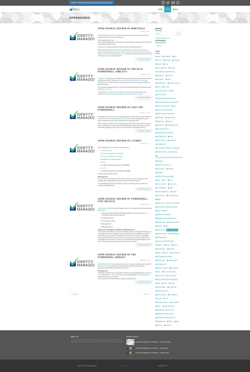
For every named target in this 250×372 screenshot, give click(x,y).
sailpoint (175, 253)
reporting (161, 249)
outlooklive (162, 233)
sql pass (160, 275)
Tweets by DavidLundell (162, 38)
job (171, 188)
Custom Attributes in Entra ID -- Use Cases (151, 348)
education (171, 117)
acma (103, 162)
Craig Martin (126, 264)
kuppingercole (163, 191)
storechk (173, 287)
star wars (161, 287)
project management (165, 241)
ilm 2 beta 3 (161, 184)
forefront (161, 144)
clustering (161, 94)
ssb (158, 283)
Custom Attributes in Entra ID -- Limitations (152, 353)
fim (170, 136)
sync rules (161, 294)
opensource (173, 230)
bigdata (160, 79)
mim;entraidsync (163, 214)
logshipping (173, 195)
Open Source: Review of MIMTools (121, 28)
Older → (147, 294)
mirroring (161, 222)
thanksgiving (162, 302)
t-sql (159, 298)
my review (107, 89)
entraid (160, 125)
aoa (166, 64)
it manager (161, 188)
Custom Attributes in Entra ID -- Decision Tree (153, 342)
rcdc (175, 245)
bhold (169, 75)
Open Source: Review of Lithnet (120, 140)
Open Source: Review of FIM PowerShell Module (117, 255)
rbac (168, 245)
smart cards (162, 268)
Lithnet (111, 147)
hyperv (160, 172)
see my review (140, 52)
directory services (164, 110)
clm (159, 87)
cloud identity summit (166, 91)
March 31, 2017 (145, 31)
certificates (174, 83)
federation (161, 136)
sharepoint (173, 260)
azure (172, 68)
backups (160, 75)
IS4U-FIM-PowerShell (120, 50)
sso (165, 283)
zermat (168, 325)
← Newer (74, 294)
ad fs (159, 60)
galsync (174, 152)
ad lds (167, 60)
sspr (172, 283)
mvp (167, 226)
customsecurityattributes (167, 102)
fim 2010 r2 (161, 140)
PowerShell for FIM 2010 (105, 208)
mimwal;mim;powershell (166, 218)
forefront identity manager (168, 148)
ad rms (176, 60)
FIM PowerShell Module (109, 54)
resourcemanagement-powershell (112, 153)
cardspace (161, 83)
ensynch (160, 121)
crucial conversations (166, 98)
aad (158, 56)
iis (165, 180)
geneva (160, 161)
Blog (168, 9)
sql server (172, 275)
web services (169, 306)
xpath (159, 325)
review (134, 50)
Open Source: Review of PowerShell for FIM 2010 (123, 200)
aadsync (167, 56)
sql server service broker (167, 279)
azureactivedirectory (166, 71)
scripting (161, 260)
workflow (161, 321)
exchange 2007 (172, 125)
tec (166, 298)
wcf (159, 306)
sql (158, 272)
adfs (159, 64)
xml (177, 321)
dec (174, 106)
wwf (170, 321)
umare (104, 168)
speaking (174, 268)
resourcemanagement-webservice (112, 156)
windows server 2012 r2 (166, 317)
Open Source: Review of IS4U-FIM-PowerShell (121, 108)
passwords (174, 233)
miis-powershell (107, 150)
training (175, 302)
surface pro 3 (162, 291)
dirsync (160, 117)
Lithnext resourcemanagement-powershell (119, 94)
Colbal (166, 365)
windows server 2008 (165, 314)
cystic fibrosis (163, 106)
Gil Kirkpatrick (102, 78)
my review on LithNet (114, 275)
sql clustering (170, 272)
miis (159, 210)
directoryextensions (165, 113)
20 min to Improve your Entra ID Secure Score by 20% (91, 3)
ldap (174, 191)
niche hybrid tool (114, 35)
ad (175, 56)
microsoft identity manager (168, 203)
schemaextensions (164, 256)
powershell (162, 237)
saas (166, 253)
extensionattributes (165, 132)
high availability (164, 165)
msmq (159, 226)
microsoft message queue (167, 207)
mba (159, 199)
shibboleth (161, 264)
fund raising (162, 152)
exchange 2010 (162, 129)
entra (170, 121)
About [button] (175, 9)
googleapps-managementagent (112, 159)
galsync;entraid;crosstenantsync (169, 157)
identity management (165, 176)
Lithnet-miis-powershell (128, 52)
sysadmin (173, 294)
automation (162, 68)
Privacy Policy (125, 365)
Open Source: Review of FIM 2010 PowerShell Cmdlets (120, 70)
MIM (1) (159, 46)
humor (170, 169)
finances (172, 140)
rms (159, 253)
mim (165, 210)
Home (160, 9)
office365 (161, 230)
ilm (170, 180)
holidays (160, 169)
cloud (166, 87)
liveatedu (161, 195)
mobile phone (174, 222)
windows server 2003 (165, 310)
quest (159, 245)
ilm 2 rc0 (173, 184)
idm (158, 180)
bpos (169, 79)
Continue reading (144, 59)
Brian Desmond (104, 266)
